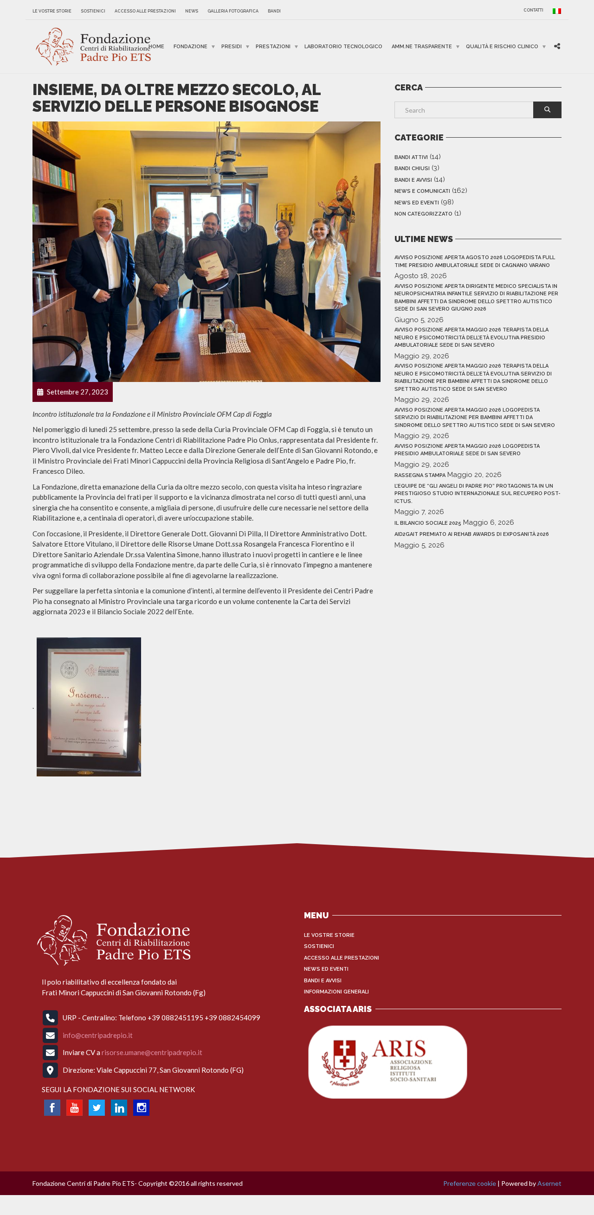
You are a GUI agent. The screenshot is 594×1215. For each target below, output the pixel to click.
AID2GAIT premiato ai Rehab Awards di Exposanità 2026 (471, 534)
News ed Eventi (416, 203)
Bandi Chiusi (412, 168)
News (191, 11)
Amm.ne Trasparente (422, 47)
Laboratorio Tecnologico (343, 47)
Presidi (231, 47)
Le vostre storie (51, 11)
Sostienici (93, 11)
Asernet (549, 1183)
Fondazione (190, 47)
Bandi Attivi (411, 157)
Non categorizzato (423, 214)
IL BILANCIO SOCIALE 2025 (427, 523)
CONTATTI (533, 10)
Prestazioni (273, 47)
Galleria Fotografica (232, 11)
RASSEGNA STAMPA (420, 475)
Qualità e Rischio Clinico (502, 47)
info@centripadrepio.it (98, 1035)
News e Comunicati (422, 191)
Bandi (274, 11)
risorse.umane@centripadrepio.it (152, 1052)
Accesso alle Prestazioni (145, 11)
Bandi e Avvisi (413, 180)
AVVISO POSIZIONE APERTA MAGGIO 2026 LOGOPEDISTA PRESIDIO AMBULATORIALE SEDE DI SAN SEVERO (467, 450)
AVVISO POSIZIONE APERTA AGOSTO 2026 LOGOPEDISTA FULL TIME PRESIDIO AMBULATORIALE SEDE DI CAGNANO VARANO (474, 261)
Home (156, 47)
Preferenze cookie (469, 1183)
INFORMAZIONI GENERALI (336, 992)
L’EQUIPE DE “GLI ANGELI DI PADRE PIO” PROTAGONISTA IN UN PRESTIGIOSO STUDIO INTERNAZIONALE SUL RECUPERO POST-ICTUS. (477, 493)
